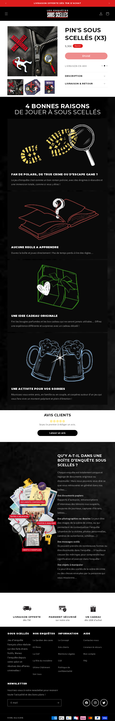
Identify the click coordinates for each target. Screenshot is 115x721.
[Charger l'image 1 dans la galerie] (15, 87)
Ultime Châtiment (41, 667)
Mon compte (89, 654)
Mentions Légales (66, 654)
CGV (60, 660)
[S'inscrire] (58, 702)
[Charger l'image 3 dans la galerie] (50, 87)
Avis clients (63, 647)
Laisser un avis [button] (57, 432)
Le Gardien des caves (43, 640)
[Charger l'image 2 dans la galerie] (32, 87)
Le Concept (63, 640)
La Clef (36, 654)
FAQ (85, 660)
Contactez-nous (91, 640)
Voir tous (37, 674)
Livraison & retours (92, 647)
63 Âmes (37, 647)
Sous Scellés (18, 718)
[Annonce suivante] (109, 3)
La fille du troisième (42, 660)
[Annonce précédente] (6, 3)
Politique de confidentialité (65, 669)
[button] (6, 13)
